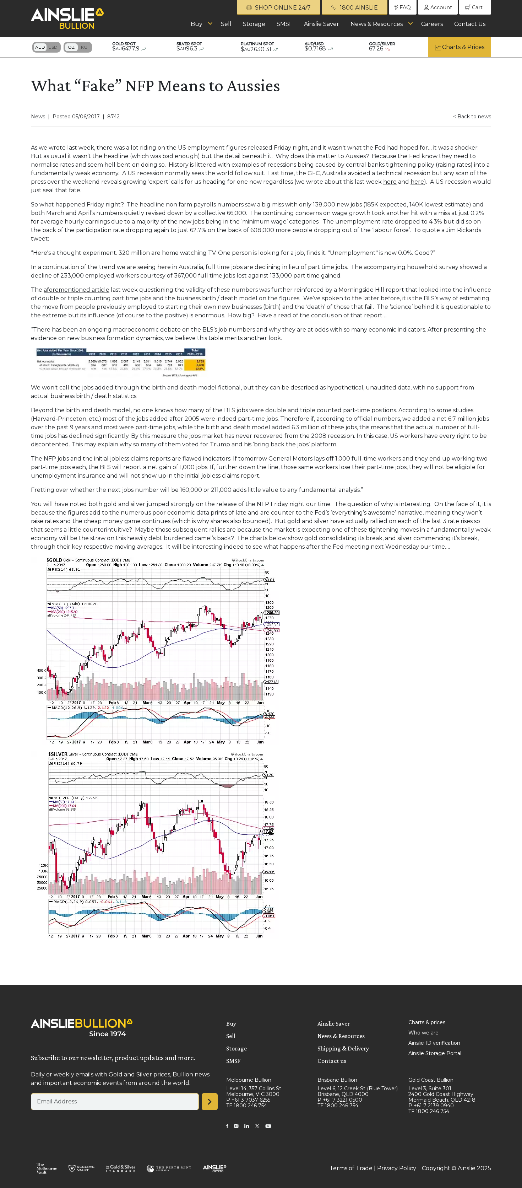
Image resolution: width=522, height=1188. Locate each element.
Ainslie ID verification (434, 1043)
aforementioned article (76, 289)
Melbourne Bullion (248, 1080)
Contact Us (469, 24)
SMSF (285, 24)
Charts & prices (426, 1022)
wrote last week (71, 147)
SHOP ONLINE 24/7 (282, 7)
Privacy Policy (396, 1168)
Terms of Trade (351, 1168)
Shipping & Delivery (343, 1048)
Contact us (331, 1060)
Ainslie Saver (321, 24)
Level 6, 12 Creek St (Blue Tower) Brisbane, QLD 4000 (357, 1091)
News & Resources (376, 24)
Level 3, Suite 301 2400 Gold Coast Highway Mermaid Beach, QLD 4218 (441, 1094)
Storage (254, 24)
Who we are (423, 1033)
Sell (226, 24)
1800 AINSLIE (358, 7)
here (390, 181)
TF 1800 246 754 (246, 1105)
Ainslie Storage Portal (434, 1053)
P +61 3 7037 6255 (248, 1100)
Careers (432, 24)
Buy (196, 24)
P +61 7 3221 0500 (339, 1100)
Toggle (46, 47)
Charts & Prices (463, 47)
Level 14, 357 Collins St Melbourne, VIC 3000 (253, 1091)
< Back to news (472, 116)
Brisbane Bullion (337, 1080)
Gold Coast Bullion (430, 1080)
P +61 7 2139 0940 (431, 1105)
